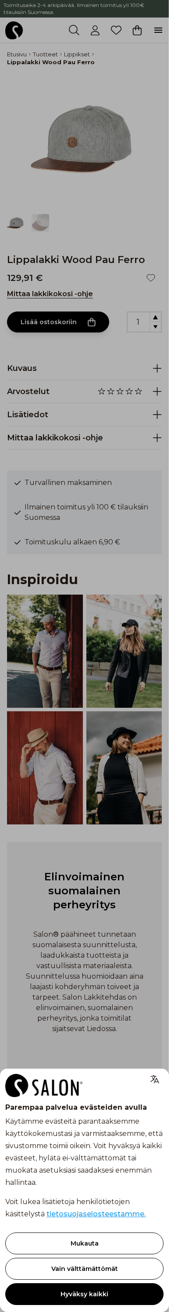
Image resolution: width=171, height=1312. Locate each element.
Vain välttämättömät (84, 1269)
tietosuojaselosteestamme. (96, 1214)
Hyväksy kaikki (84, 1294)
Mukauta (85, 1243)
